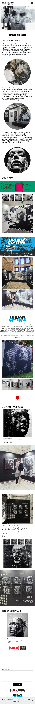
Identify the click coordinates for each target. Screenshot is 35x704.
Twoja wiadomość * (6, 669)
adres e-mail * (4, 663)
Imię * (3, 656)
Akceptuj (24, 699)
